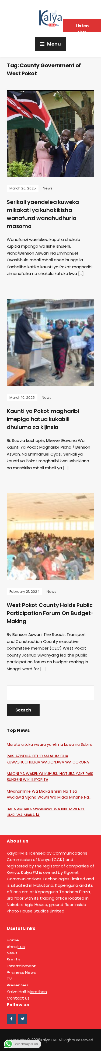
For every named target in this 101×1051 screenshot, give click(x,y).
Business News (21, 972)
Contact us (18, 998)
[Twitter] (22, 1019)
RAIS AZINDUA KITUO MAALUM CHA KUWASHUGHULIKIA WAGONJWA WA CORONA (48, 759)
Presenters (18, 985)
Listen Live (82, 27)
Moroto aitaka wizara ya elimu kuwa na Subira (49, 744)
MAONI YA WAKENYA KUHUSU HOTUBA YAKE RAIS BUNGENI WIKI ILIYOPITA (50, 776)
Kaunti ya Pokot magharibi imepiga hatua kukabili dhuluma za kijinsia (43, 419)
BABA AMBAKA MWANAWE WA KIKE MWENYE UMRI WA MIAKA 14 (46, 812)
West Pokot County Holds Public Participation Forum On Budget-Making (50, 613)
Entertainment (21, 966)
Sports (13, 959)
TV (9, 979)
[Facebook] (11, 1019)
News (48, 188)
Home (13, 940)
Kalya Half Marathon (27, 991)
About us (16, 946)
